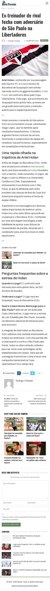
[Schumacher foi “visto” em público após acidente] (36, 448)
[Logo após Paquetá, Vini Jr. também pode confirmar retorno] (6, 547)
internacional (37, 166)
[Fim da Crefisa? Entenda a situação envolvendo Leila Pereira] (6, 538)
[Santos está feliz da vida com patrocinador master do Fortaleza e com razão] (6, 564)
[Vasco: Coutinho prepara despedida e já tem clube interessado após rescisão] (6, 572)
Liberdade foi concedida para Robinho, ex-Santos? (30, 253)
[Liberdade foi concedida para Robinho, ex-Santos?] (7, 255)
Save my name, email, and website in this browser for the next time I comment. (24, 518)
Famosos (44, 40)
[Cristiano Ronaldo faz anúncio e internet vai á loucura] (14, 448)
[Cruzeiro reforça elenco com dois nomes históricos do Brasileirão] (6, 555)
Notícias (10, 420)
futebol (34, 170)
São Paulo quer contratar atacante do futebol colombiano (37, 401)
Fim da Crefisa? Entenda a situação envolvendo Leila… (26, 537)
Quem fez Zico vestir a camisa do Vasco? (29, 262)
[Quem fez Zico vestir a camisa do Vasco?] (7, 265)
